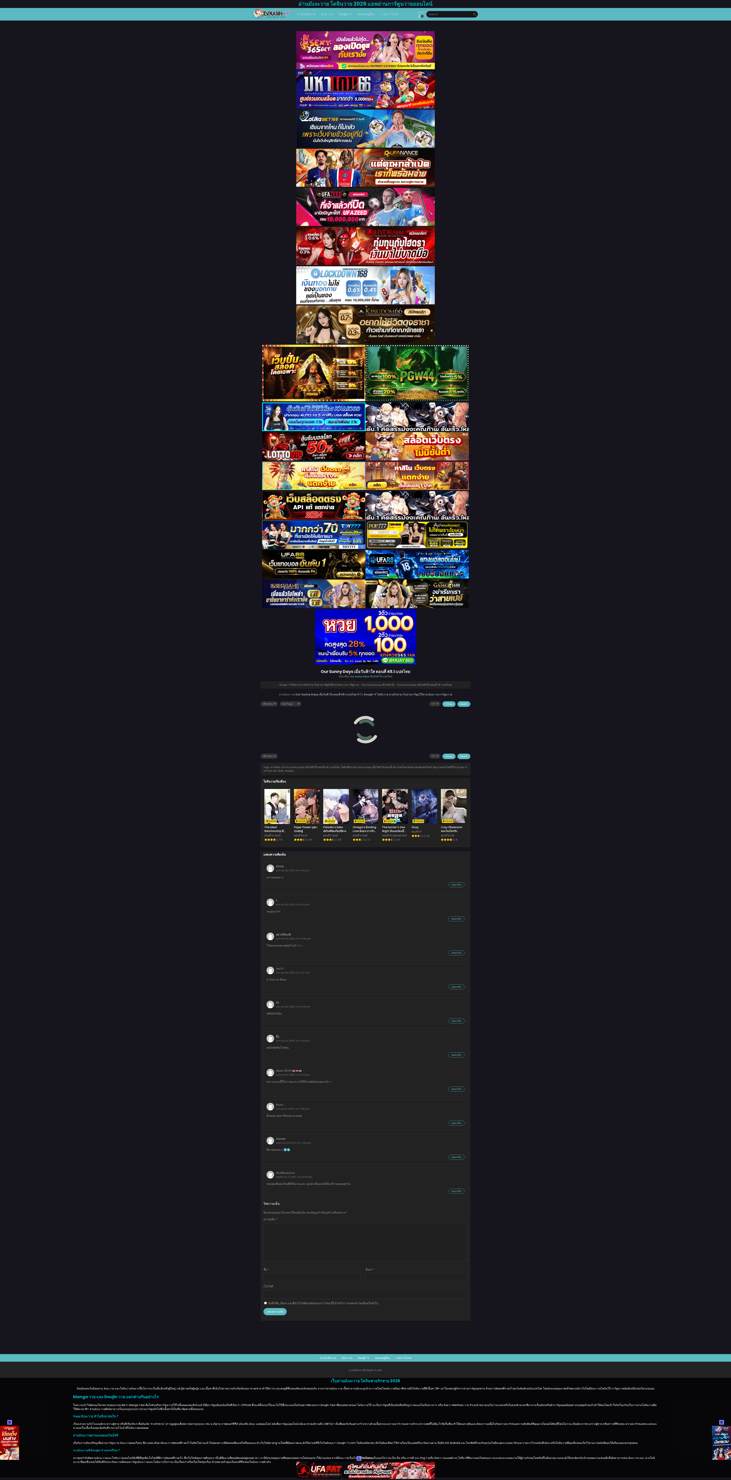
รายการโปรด (403, 1358)
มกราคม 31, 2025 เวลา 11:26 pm (292, 1108)
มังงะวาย (347, 1358)
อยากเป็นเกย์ (283, 934)
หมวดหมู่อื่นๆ (382, 1358)
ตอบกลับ (456, 885)
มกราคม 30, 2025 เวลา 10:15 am (293, 1006)
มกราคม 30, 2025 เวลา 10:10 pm (293, 1074)
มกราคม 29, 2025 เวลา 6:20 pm (293, 904)
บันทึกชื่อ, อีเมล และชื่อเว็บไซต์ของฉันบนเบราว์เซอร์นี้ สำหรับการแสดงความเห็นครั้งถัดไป (323, 1303)
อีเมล (370, 1270)
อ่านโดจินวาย (328, 1358)
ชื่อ (266, 1270)
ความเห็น (270, 1219)
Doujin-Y (363, 1358)
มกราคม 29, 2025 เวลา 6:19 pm (292, 870)
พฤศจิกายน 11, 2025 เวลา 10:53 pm (294, 1177)
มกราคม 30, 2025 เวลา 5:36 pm (293, 1040)
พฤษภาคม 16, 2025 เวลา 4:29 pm (293, 1142)
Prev (450, 704)
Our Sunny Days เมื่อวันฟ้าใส (366, 676)
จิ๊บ (277, 1037)
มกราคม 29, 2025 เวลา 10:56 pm (293, 938)
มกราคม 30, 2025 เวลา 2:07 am (293, 972)
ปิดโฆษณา (368, 1458)
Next (463, 704)
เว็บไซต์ (268, 1286)
